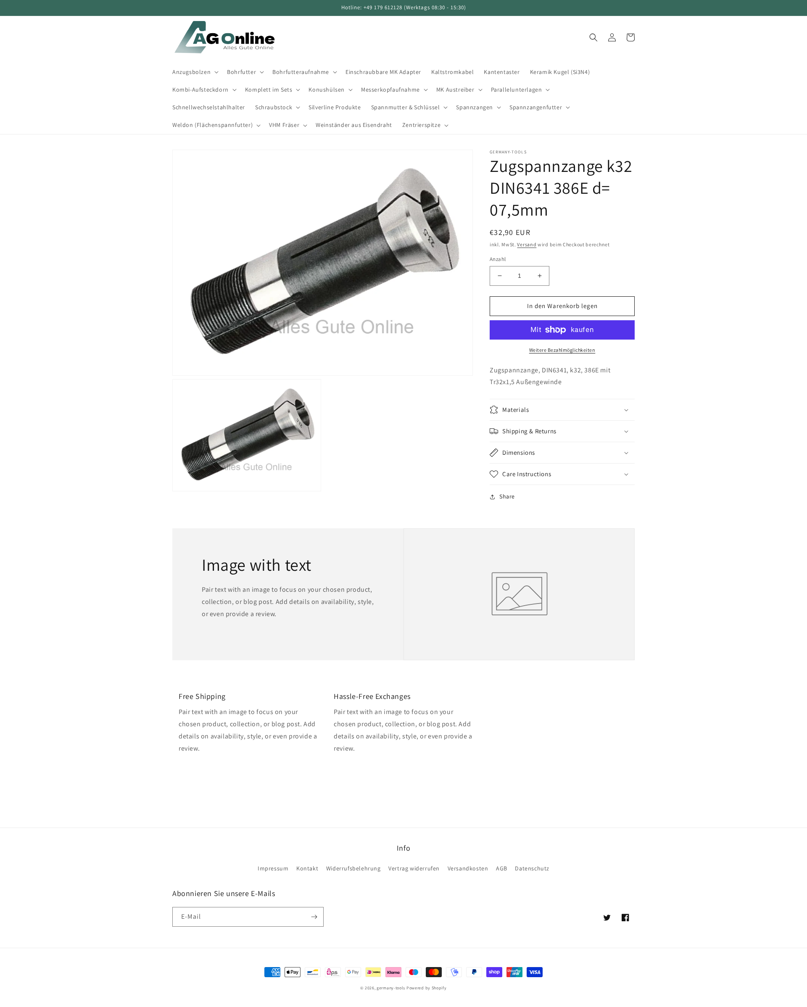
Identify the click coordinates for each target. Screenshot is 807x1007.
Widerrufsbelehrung (353, 868)
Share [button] (507, 496)
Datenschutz (532, 868)
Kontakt (307, 868)
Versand (526, 244)
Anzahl (498, 259)
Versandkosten (468, 868)
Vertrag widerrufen (414, 868)
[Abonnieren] (314, 917)
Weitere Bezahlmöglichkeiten (562, 350)
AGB (501, 868)
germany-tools (391, 988)
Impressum (273, 868)
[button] (194, 72)
